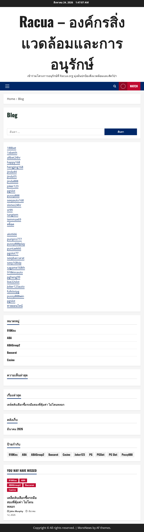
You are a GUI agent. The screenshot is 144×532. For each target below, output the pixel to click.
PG (90, 454)
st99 (10, 210)
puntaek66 (14, 248)
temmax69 (14, 219)
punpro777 (14, 239)
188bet (11, 148)
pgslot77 (12, 253)
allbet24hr (14, 158)
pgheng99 (13, 277)
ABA (9, 338)
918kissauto (15, 272)
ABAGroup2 (13, 345)
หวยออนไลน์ (15, 306)
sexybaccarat (15, 258)
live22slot (13, 282)
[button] (7, 86)
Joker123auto (16, 287)
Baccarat (12, 352)
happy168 (13, 162)
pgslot (11, 191)
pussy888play (16, 244)
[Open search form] (114, 86)
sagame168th (16, 268)
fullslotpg (13, 291)
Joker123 (80, 454)
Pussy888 (127, 454)
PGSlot (100, 454)
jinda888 (12, 181)
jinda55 (12, 176)
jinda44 (12, 172)
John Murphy (16, 511)
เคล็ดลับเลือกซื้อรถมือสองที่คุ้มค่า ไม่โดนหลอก (35, 404)
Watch (134, 86)
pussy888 (13, 196)
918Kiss (11, 330)
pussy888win (15, 296)
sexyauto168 (15, 200)
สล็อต (10, 224)
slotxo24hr (14, 205)
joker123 (12, 186)
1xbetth (12, 153)
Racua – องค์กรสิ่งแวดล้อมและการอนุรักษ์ (72, 42)
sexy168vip (14, 263)
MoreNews (85, 528)
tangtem (12, 215)
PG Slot (113, 454)
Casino (11, 360)
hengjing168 (15, 167)
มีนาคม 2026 (15, 429)
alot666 (12, 234)
